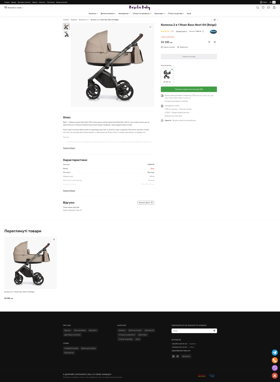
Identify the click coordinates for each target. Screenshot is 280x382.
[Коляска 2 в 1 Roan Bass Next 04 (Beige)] (30, 263)
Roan (152, 168)
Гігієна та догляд (125, 339)
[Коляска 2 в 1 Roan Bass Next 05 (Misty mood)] (217, 19)
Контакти (186, 356)
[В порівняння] (215, 42)
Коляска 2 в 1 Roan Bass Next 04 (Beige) (19, 292)
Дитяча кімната (135, 330)
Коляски (122, 330)
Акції (138, 339)
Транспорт (142, 335)
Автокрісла (149, 330)
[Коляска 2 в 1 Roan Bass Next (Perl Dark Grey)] (167, 75)
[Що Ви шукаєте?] (257, 7)
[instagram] (173, 356)
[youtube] (177, 356)
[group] (112, 65)
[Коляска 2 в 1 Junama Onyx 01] (212, 19)
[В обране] (209, 42)
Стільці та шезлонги (127, 335)
